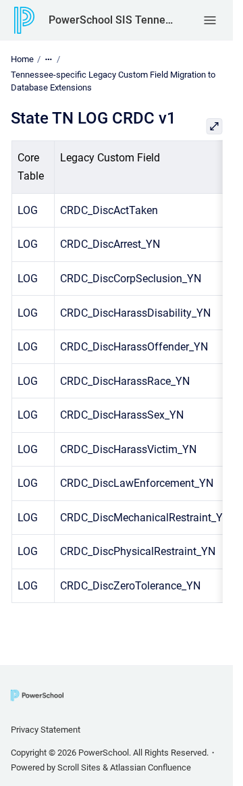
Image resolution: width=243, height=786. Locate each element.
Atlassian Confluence (150, 767)
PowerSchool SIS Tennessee (112, 20)
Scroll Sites (79, 767)
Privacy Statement (45, 730)
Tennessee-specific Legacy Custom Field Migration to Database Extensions (113, 81)
